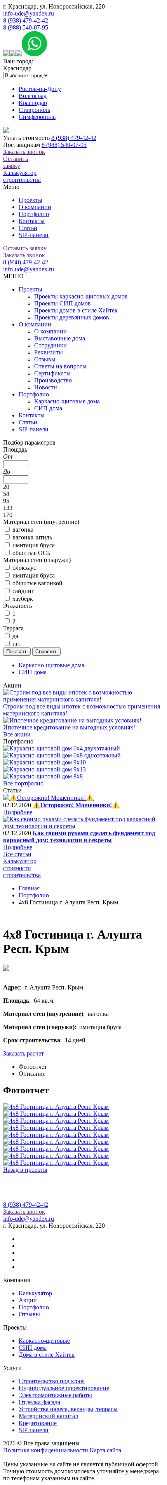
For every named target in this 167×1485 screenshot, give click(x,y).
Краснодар (33, 102)
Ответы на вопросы (60, 366)
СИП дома (48, 408)
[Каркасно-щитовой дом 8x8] (43, 776)
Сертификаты (52, 373)
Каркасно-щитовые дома (67, 401)
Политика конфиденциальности (45, 1450)
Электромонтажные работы (55, 1395)
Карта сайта (105, 1450)
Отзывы (45, 359)
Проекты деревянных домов (71, 317)
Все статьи (17, 854)
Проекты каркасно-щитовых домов (81, 296)
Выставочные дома (59, 338)
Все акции (17, 734)
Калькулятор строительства (22, 176)
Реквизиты (48, 352)
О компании (35, 207)
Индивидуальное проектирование (64, 1388)
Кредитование (38, 1423)
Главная (29, 888)
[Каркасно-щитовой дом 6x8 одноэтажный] (62, 755)
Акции (28, 1300)
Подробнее (17, 812)
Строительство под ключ (52, 1381)
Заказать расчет (23, 1053)
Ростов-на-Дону (40, 89)
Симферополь (37, 116)
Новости (45, 387)
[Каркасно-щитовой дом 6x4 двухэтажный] (61, 748)
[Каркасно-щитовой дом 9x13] (44, 769)
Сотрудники (50, 345)
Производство (53, 380)
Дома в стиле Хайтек (47, 1354)
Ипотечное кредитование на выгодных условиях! (69, 727)
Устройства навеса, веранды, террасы (68, 1409)
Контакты (32, 221)
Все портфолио (23, 783)
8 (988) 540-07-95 (25, 27)
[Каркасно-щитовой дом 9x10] (44, 762)
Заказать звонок (24, 151)
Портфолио (34, 214)
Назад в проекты (25, 1169)
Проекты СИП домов (62, 303)
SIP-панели (34, 235)
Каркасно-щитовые (44, 1340)
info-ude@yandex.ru (28, 13)
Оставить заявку (15, 162)
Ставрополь (34, 109)
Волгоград (33, 95)
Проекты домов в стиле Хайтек (76, 310)
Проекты (30, 200)
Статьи (28, 228)
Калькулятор (35, 1293)
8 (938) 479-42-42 (25, 20)
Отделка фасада (39, 1402)
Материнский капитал (48, 1416)
